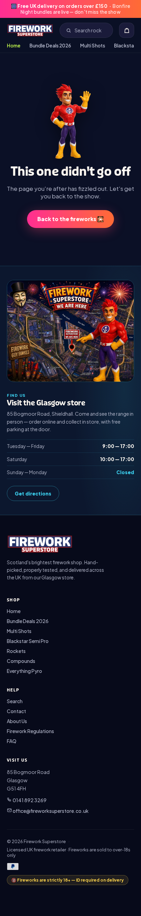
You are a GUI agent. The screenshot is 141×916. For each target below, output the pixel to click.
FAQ (11, 741)
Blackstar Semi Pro (28, 641)
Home (14, 45)
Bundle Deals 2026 (50, 45)
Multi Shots (92, 45)
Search (15, 701)
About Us (17, 721)
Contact (16, 711)
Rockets (16, 651)
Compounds (21, 661)
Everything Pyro (24, 671)
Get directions (33, 493)
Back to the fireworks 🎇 (70, 219)
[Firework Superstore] (30, 30)
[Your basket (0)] (126, 30)
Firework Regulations (30, 731)
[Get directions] (70, 331)
